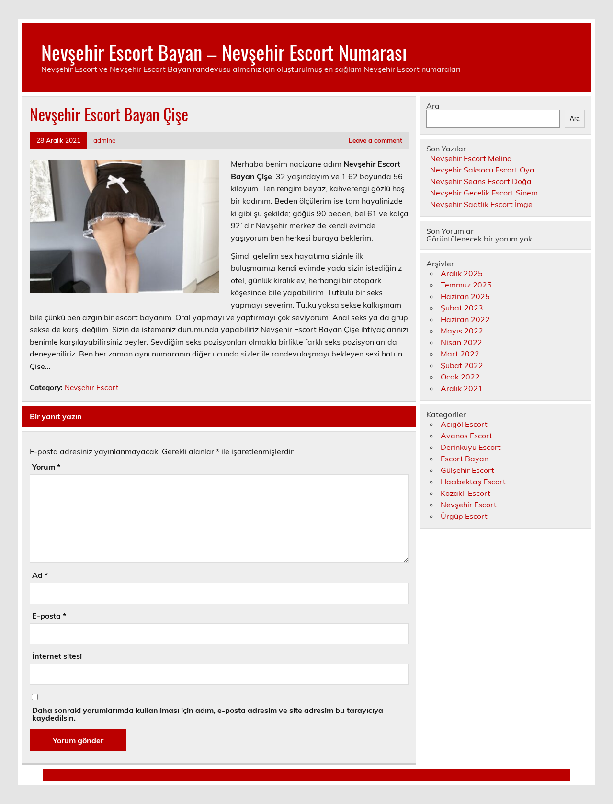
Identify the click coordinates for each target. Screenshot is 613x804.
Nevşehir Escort (91, 387)
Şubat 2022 (462, 365)
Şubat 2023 (462, 307)
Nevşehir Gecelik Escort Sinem (484, 192)
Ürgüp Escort (464, 516)
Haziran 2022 (465, 319)
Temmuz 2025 (466, 284)
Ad (40, 575)
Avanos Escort (466, 435)
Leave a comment (375, 140)
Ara (433, 106)
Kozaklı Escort (465, 493)
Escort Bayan (464, 458)
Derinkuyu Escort (471, 447)
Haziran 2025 (465, 296)
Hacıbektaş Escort (473, 481)
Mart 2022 (460, 353)
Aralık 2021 (462, 388)
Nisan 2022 (461, 342)
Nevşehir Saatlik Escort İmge (481, 204)
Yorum (46, 467)
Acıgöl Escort (464, 424)
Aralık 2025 (462, 273)
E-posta (49, 616)
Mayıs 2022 (462, 330)
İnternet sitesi (57, 656)
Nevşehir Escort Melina (471, 158)
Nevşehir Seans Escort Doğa (481, 181)
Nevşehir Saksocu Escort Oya (482, 169)
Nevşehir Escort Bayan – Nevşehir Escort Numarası (224, 52)
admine (104, 140)
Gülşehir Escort (467, 470)
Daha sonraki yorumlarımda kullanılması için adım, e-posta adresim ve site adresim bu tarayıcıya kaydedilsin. (207, 714)
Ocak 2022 (460, 376)
